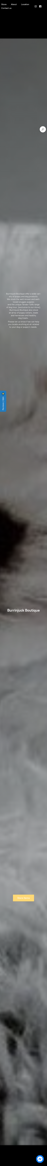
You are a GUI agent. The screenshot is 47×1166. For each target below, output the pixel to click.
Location (25, 4)
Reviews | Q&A (3, 403)
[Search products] (42, 129)
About (14, 4)
